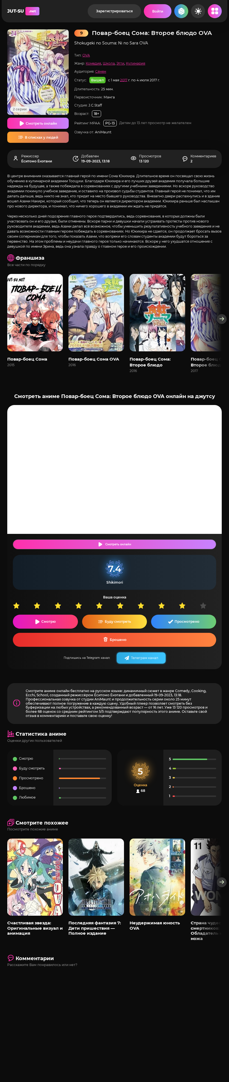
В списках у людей (41, 137)
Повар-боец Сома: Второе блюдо (150, 362)
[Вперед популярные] (222, 882)
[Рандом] (181, 11)
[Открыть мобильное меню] (215, 11)
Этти (120, 63)
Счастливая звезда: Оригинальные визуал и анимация (35, 928)
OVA (86, 55)
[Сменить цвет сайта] (198, 11)
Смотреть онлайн (41, 123)
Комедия (93, 63)
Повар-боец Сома (27, 359)
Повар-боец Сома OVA (93, 359)
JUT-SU (21, 11)
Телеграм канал (144, 658)
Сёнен (100, 71)
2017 (123, 80)
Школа (109, 63)
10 (210, 605)
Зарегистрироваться (114, 11)
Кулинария (135, 63)
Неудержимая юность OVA (155, 925)
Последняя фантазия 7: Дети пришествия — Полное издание (94, 928)
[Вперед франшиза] (222, 319)
